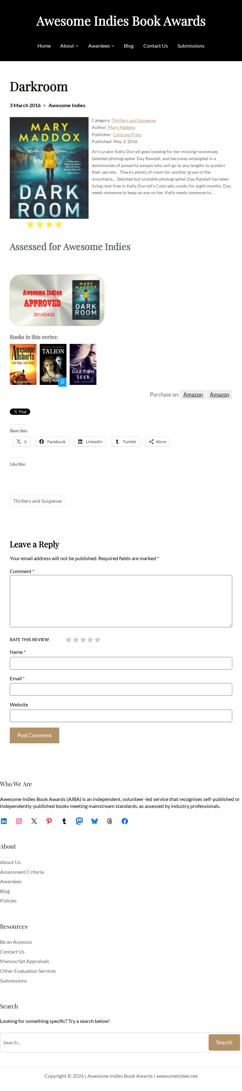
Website (19, 704)
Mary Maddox (121, 127)
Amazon (193, 394)
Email (17, 678)
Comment (22, 571)
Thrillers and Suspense (134, 120)
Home (44, 46)
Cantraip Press (127, 134)
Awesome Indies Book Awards (121, 20)
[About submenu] (76, 45)
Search (224, 1042)
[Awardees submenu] (112, 45)
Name (18, 652)
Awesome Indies (67, 105)
